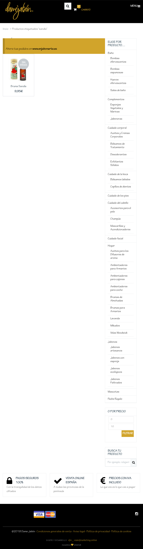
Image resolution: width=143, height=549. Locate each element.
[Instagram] (136, 514)
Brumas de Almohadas (116, 299)
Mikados (115, 326)
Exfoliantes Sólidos (116, 164)
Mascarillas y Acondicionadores (120, 228)
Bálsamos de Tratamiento (117, 146)
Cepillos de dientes (120, 187)
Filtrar (128, 433)
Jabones (112, 342)
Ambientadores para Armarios (118, 267)
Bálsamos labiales (120, 179)
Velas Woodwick (118, 333)
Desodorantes (118, 154)
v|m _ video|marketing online (82, 540)
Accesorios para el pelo (120, 210)
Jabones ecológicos (116, 370)
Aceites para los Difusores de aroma (119, 255)
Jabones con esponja (117, 360)
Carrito (84, 8)
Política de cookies (121, 531)
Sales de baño (118, 90)
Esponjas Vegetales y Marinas (116, 108)
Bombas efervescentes (118, 60)
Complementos (116, 99)
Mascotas (113, 392)
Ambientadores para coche (118, 288)
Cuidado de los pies (118, 196)
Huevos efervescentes (118, 82)
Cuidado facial (115, 238)
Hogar (111, 246)
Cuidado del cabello (118, 203)
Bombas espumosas (116, 71)
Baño (111, 53)
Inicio (5, 29)
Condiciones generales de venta (54, 531)
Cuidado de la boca (118, 174)
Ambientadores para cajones (118, 278)
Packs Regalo (115, 399)
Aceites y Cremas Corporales (120, 135)
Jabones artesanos (116, 349)
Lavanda (115, 318)
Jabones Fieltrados (116, 381)
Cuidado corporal (117, 128)
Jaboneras (116, 119)
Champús (115, 219)
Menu (133, 6)
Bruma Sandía (18, 86)
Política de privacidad (98, 531)
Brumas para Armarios (117, 310)
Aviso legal (79, 531)
